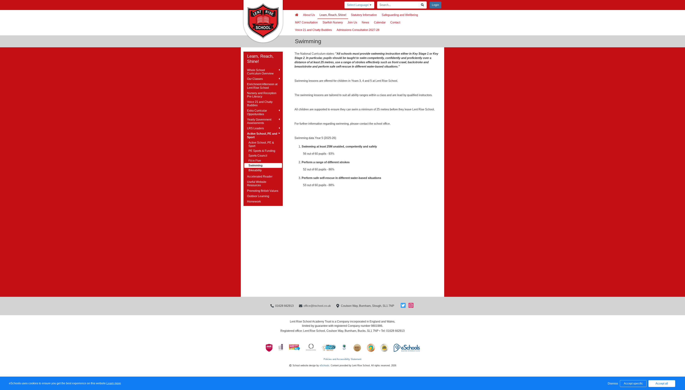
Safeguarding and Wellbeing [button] (400, 14)
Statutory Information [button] (364, 14)
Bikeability (255, 170)
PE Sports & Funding (261, 150)
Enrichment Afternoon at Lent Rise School (262, 86)
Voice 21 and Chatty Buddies (260, 103)
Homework (254, 201)
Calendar (380, 22)
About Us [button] (309, 14)
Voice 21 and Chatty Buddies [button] (313, 29)
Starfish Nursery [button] (333, 22)
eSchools (324, 365)
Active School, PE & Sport (261, 144)
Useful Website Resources (256, 183)
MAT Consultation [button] (306, 22)
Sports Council (257, 155)
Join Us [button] (352, 22)
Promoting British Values (262, 190)
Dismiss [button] (613, 383)
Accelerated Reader (259, 176)
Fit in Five (254, 160)
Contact (395, 22)
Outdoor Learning (258, 196)
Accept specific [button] (633, 383)
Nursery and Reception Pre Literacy (261, 95)
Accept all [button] (662, 383)
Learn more (113, 383)
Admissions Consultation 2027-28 (358, 29)
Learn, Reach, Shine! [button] (332, 14)
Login (435, 4)
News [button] (365, 22)
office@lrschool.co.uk (317, 305)
